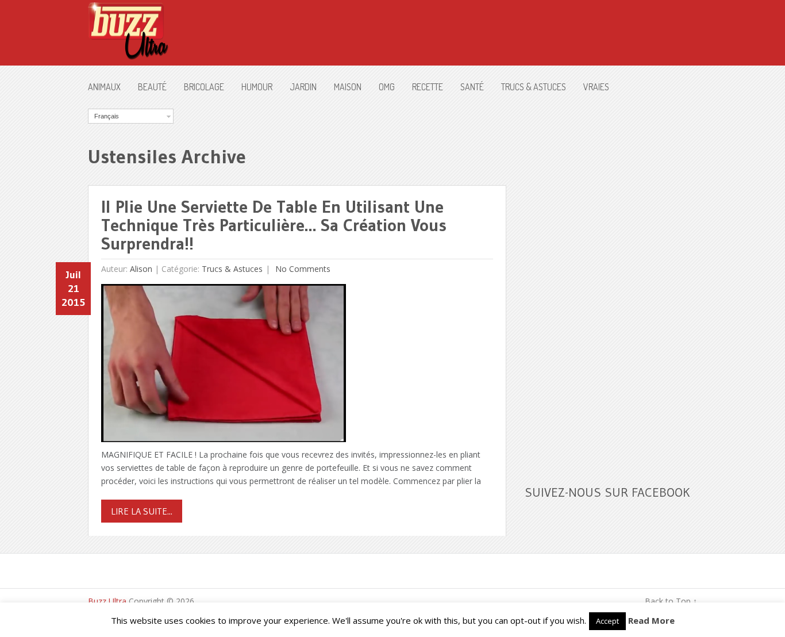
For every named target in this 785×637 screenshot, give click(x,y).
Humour (256, 87)
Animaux (104, 87)
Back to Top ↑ (671, 601)
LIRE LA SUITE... (141, 511)
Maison (347, 87)
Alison (141, 268)
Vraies (596, 87)
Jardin (303, 87)
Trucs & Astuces (533, 87)
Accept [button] (607, 621)
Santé (472, 87)
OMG (387, 87)
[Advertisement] (611, 281)
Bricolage (204, 87)
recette (427, 87)
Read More (651, 620)
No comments (301, 268)
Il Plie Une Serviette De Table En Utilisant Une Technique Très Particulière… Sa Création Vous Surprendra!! (274, 225)
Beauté (152, 87)
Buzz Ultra (107, 601)
